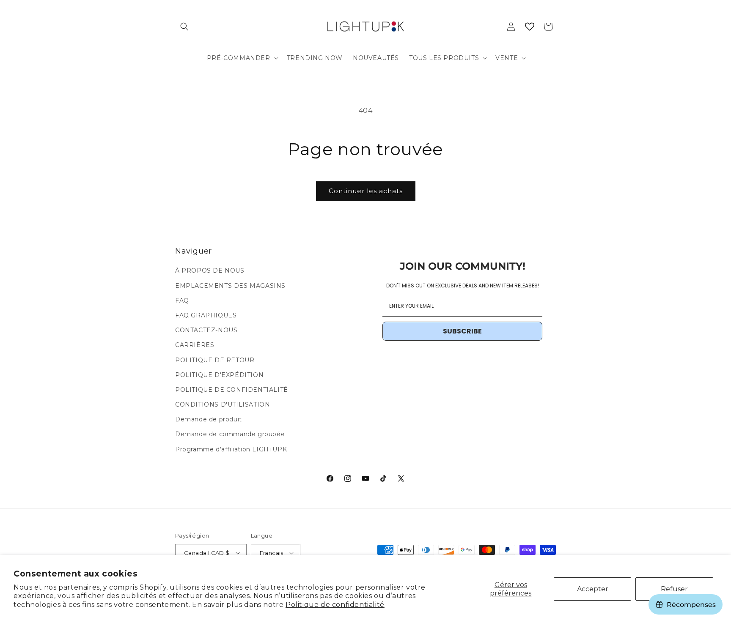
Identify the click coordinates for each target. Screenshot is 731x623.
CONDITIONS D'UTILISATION (222, 404)
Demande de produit (208, 419)
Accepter (592, 589)
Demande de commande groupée (230, 434)
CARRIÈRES (194, 345)
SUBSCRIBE (462, 331)
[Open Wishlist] (529, 26)
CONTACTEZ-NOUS (206, 330)
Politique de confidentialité (335, 605)
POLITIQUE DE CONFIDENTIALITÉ (231, 389)
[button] (184, 26)
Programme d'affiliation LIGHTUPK (231, 449)
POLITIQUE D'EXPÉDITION (219, 375)
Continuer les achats (366, 191)
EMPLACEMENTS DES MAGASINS (230, 286)
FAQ (182, 300)
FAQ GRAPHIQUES (205, 315)
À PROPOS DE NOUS (210, 270)
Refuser (674, 589)
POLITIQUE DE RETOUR (214, 360)
